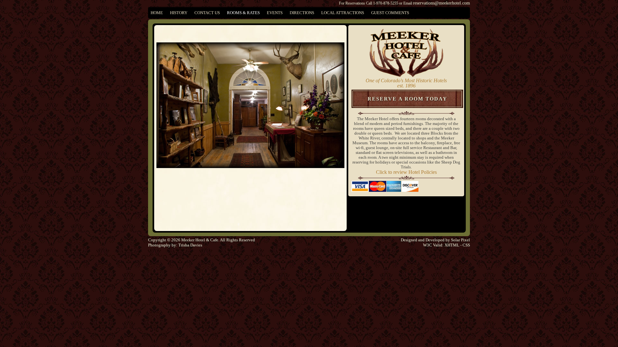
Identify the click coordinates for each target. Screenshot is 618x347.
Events (275, 12)
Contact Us (207, 12)
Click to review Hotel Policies (406, 172)
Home (157, 12)
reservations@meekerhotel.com (441, 3)
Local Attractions (342, 12)
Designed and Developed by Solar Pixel (435, 239)
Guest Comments (390, 12)
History (178, 12)
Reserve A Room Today (407, 99)
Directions (302, 12)
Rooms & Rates (243, 12)
